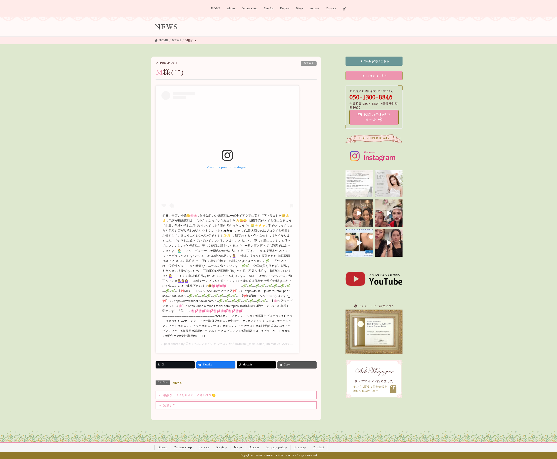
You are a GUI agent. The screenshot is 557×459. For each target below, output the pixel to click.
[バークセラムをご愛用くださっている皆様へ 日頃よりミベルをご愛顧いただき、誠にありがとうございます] (359, 183)
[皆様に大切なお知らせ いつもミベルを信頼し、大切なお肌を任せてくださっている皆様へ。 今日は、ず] (389, 183)
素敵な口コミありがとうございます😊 (189, 395)
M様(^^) (169, 405)
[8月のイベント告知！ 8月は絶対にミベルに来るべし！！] (389, 213)
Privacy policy (276, 447)
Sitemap (300, 447)
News (238, 447)
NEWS (308, 63)
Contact (318, 447)
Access (254, 447)
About (162, 447)
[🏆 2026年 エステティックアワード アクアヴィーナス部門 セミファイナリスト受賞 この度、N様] (359, 242)
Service (204, 447)
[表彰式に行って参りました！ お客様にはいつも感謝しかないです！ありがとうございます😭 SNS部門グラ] (389, 242)
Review (221, 447)
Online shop (183, 447)
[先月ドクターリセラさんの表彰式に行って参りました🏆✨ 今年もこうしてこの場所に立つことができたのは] (359, 213)
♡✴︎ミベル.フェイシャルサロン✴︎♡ (209, 343)
